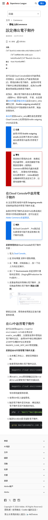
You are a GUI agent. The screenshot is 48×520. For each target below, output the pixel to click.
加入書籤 (12, 41)
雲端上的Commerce (18, 24)
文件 (8, 20)
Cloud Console (19, 253)
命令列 (11, 100)
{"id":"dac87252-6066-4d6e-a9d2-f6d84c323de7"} (23, 50)
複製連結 (22, 41)
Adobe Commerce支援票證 (17, 217)
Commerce (17, 20)
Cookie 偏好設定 (29, 509)
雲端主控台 (21, 100)
